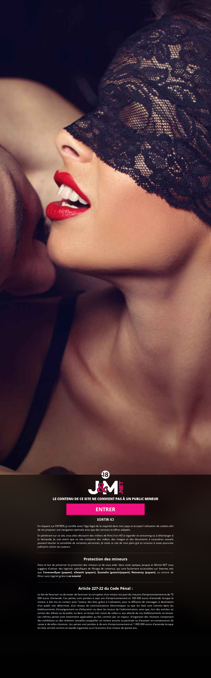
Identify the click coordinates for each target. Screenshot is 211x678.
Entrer (105, 509)
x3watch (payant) (85, 572)
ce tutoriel (74, 576)
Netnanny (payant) (143, 572)
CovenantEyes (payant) (57, 572)
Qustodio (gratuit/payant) (113, 572)
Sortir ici (105, 519)
